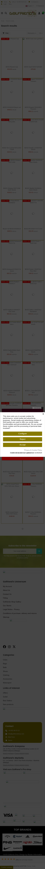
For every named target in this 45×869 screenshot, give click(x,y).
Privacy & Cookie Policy (33, 450)
